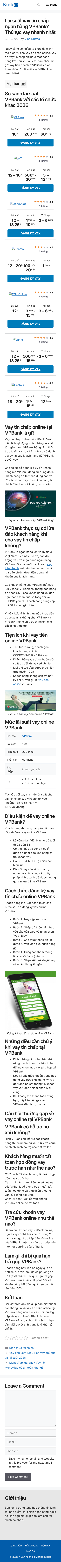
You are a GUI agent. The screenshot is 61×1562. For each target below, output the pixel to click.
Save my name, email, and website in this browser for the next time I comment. (31, 1462)
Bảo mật (46, 1545)
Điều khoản (31, 1545)
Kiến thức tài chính (21, 1347)
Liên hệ (30, 1550)
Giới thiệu (16, 1545)
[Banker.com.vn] (11, 5)
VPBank (27, 736)
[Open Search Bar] (38, 5)
